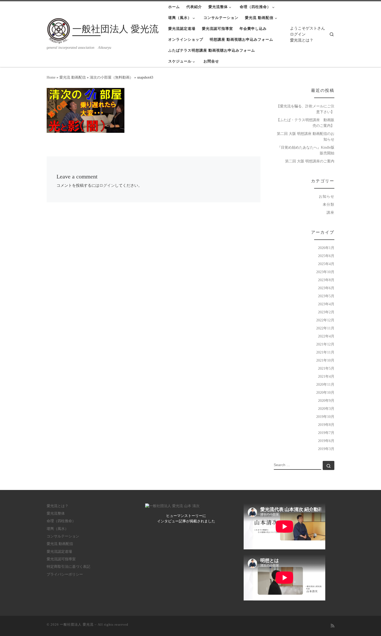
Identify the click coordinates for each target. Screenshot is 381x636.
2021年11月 (325, 352)
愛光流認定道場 (59, 552)
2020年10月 (325, 392)
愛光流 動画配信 (72, 77)
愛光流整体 (56, 513)
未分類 (328, 204)
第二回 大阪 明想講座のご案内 (309, 161)
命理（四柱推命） (61, 521)
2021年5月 (326, 368)
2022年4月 (326, 336)
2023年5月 (326, 296)
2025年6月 (326, 256)
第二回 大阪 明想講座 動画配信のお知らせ (305, 136)
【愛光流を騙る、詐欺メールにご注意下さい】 (305, 109)
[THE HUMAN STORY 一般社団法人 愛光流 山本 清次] (172, 506)
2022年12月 (325, 320)
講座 (330, 212)
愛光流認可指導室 (61, 559)
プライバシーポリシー (65, 574)
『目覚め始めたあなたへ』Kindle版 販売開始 (305, 150)
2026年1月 (326, 248)
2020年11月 (325, 384)
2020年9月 (326, 400)
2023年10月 (325, 272)
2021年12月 (325, 344)
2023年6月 (326, 288)
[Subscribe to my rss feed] (332, 626)
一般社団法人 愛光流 (77, 624)
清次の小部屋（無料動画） (111, 77)
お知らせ (326, 196)
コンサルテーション (63, 536)
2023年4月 (326, 304)
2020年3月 (326, 408)
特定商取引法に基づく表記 (68, 567)
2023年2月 (326, 312)
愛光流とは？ (301, 40)
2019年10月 (325, 416)
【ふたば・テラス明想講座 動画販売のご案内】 (305, 123)
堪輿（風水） (57, 529)
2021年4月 (326, 376)
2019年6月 (326, 441)
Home (51, 77)
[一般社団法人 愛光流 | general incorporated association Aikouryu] (58, 30)
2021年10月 (325, 360)
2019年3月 (326, 449)
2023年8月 (326, 280)
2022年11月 (325, 328)
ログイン (298, 34)
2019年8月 (326, 425)
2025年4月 (326, 264)
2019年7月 (326, 433)
